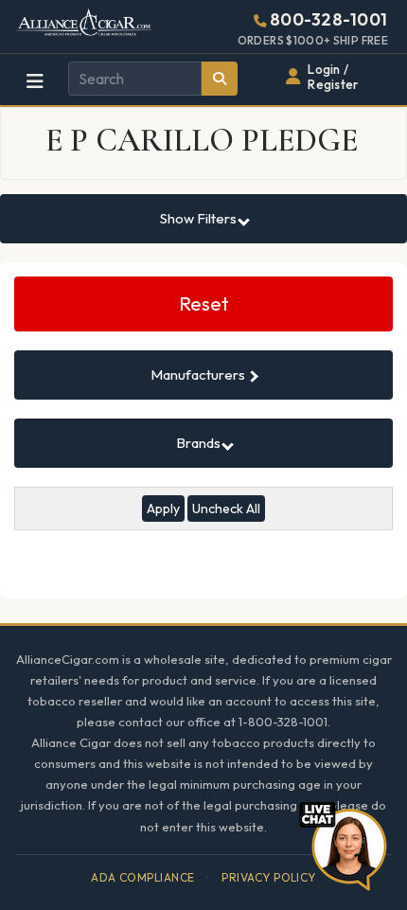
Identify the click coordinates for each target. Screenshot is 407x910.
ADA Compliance (143, 877)
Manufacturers (199, 375)
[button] (342, 843)
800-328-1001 (329, 19)
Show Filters (199, 218)
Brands (199, 443)
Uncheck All (226, 508)
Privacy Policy (268, 877)
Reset (204, 303)
